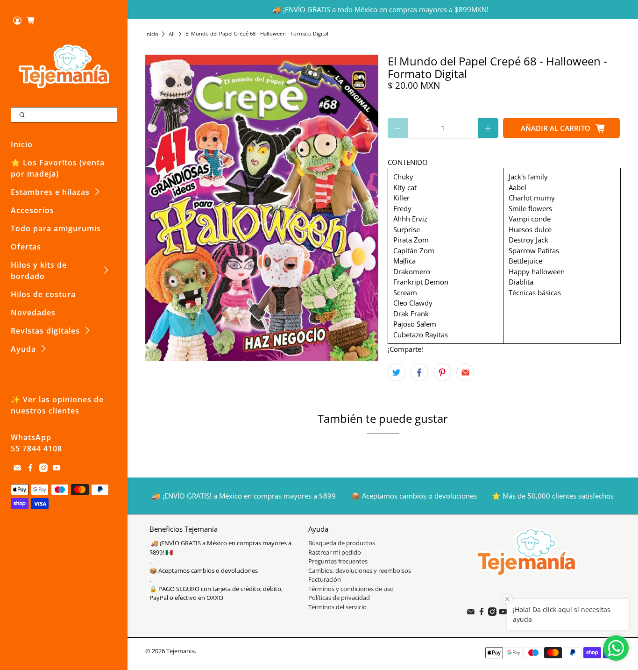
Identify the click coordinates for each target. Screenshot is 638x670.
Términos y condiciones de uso (351, 588)
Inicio (22, 144)
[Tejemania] (64, 66)
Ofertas (26, 247)
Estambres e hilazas (50, 192)
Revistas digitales (45, 331)
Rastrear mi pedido (334, 552)
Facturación (324, 579)
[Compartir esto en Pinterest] (442, 372)
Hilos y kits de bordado (39, 270)
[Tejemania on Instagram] (43, 469)
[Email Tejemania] (17, 469)
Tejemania (180, 651)
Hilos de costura (43, 294)
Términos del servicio (337, 607)
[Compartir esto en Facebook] (419, 372)
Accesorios (32, 210)
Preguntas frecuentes (338, 561)
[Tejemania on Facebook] (30, 469)
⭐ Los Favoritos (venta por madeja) (58, 168)
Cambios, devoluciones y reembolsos (359, 570)
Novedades (33, 312)
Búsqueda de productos (341, 543)
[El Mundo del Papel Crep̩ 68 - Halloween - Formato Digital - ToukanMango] (261, 208)
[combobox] (64, 115)
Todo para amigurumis (56, 228)
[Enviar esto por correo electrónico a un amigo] (465, 372)
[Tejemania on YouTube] (56, 469)
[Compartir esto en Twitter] (396, 372)
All (172, 33)
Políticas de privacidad (339, 597)
